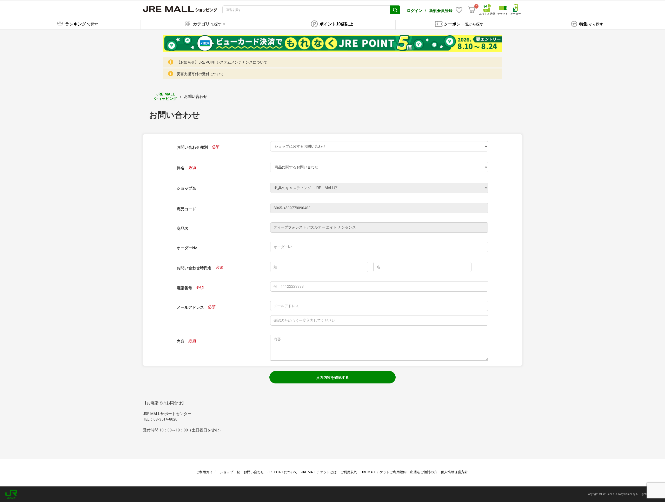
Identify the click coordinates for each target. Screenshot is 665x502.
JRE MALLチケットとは (319, 472)
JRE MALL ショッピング (165, 96)
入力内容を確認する (332, 377)
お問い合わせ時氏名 (194, 268)
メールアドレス (190, 307)
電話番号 (184, 288)
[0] (471, 9)
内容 (180, 341)
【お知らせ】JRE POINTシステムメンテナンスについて (222, 62)
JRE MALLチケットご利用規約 (384, 472)
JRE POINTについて (282, 472)
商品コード (186, 209)
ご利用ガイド (206, 472)
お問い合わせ (254, 472)
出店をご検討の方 (423, 472)
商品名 (182, 228)
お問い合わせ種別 (192, 147)
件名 (180, 168)
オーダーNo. (187, 248)
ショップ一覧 (230, 472)
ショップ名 (186, 188)
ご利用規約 (348, 472)
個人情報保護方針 (454, 472)
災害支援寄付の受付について (200, 74)
